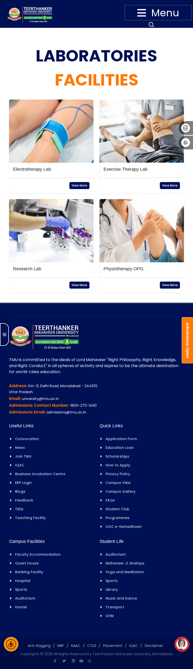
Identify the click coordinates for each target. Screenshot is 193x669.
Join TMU (23, 456)
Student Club (117, 509)
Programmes (117, 517)
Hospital (22, 580)
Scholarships (117, 456)
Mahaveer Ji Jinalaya (125, 563)
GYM (110, 615)
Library (112, 589)
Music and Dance (121, 598)
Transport (115, 607)
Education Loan (120, 447)
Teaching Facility (30, 517)
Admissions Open (187, 340)
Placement (112, 645)
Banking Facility (29, 571)
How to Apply (118, 465)
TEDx (19, 509)
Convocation (27, 438)
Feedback (24, 500)
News (20, 447)
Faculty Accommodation (38, 554)
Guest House (27, 563)
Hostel (21, 607)
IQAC (19, 465)
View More (79, 185)
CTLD (91, 645)
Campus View (118, 482)
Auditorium (25, 598)
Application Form (121, 438)
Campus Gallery (120, 491)
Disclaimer (154, 645)
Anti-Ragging (39, 645)
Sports (21, 589)
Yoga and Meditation (125, 571)
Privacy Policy (118, 473)
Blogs (20, 491)
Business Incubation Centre (40, 473)
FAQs (110, 500)
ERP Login (23, 482)
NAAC (75, 645)
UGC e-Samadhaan (124, 526)
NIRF (60, 645)
